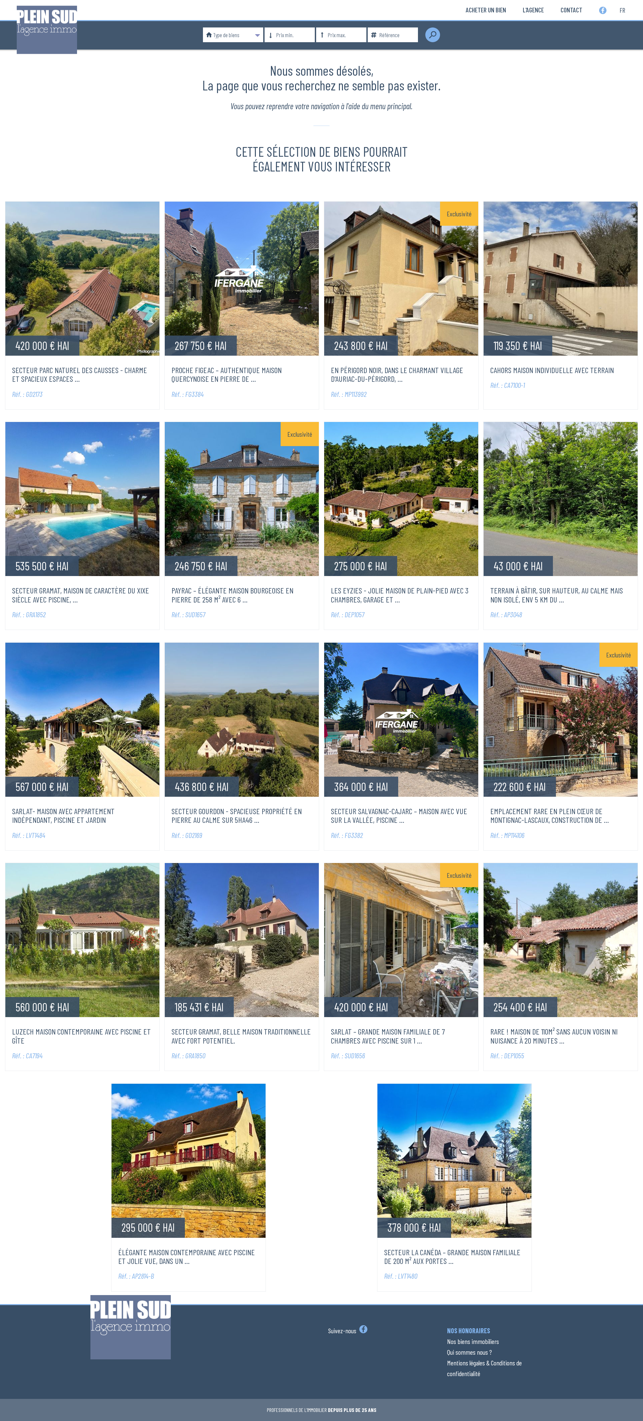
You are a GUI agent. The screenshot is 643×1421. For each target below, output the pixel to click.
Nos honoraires (468, 1331)
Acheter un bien (486, 10)
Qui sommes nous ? (469, 1352)
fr (622, 10)
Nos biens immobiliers (473, 1341)
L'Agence (533, 10)
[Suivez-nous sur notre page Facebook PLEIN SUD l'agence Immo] (362, 1330)
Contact (571, 10)
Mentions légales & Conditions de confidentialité (484, 1368)
